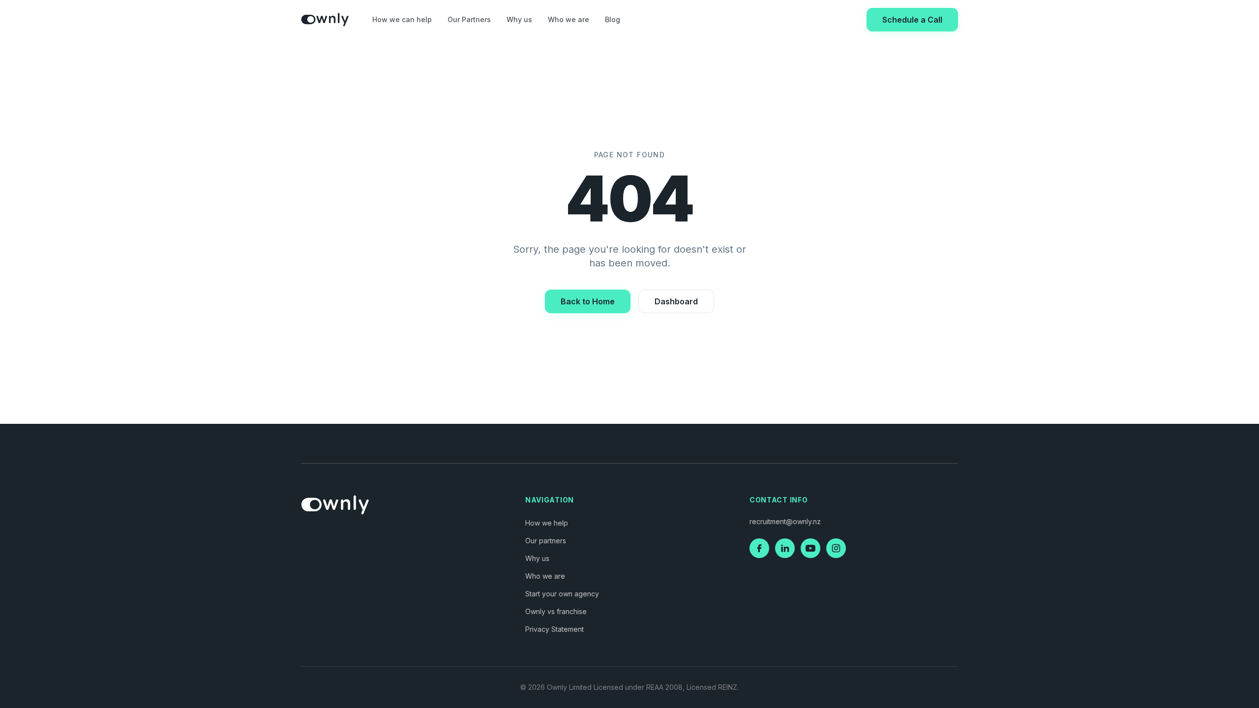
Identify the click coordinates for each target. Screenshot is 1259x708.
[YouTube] (810, 548)
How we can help (402, 19)
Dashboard (676, 301)
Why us (519, 19)
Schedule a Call (912, 20)
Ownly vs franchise (556, 611)
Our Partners (469, 19)
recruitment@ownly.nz (785, 521)
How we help (546, 523)
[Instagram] (836, 548)
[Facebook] (759, 548)
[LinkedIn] (785, 548)
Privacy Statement (554, 629)
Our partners (545, 540)
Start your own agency (562, 594)
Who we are (568, 19)
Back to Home (588, 301)
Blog (612, 19)
